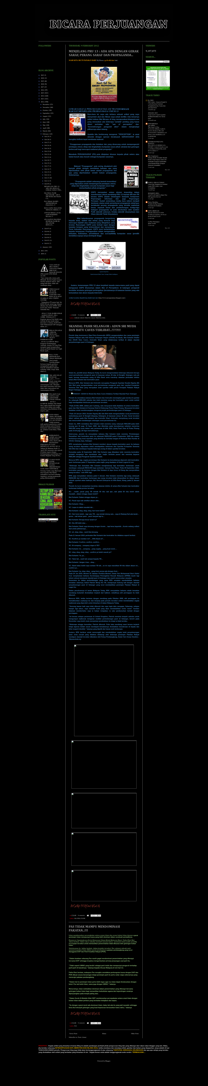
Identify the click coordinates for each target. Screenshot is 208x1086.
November (46, 107)
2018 (42, 84)
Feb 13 (47, 178)
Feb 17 (47, 166)
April (45, 128)
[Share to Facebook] (98, 315)
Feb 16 (47, 169)
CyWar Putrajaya (153, 222)
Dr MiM (150, 100)
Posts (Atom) (82, 1037)
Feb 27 (47, 142)
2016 (42, 90)
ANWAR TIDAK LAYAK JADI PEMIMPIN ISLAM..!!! (52, 215)
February (46, 134)
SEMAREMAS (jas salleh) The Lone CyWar (153, 125)
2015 (42, 93)
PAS (75, 1026)
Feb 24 (47, 148)
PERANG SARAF (90, 318)
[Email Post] (87, 315)
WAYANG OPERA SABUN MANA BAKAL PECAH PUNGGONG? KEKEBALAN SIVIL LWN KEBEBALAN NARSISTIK (157, 132)
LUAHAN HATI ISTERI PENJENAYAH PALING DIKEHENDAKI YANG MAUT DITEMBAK (50, 464)
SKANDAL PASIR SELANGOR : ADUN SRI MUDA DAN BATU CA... (52, 196)
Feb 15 (47, 172)
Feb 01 (47, 243)
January (46, 247)
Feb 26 (47, 145)
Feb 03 (47, 240)
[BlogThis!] (94, 315)
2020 (42, 78)
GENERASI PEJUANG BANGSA (155, 142)
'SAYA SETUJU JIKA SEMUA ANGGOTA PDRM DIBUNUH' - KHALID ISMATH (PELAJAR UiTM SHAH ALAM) (51, 270)
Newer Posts (73, 1033)
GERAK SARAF (79, 318)
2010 (42, 253)
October (45, 110)
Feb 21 (47, 157)
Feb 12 (47, 181)
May (44, 125)
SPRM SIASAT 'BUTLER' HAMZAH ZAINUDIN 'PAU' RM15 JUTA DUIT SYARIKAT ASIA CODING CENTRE (51, 294)
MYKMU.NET (153, 113)
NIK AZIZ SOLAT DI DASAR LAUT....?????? (55, 377)
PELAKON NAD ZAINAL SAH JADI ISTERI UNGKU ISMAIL (55, 397)
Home (104, 1033)
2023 (42, 75)
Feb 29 (47, 136)
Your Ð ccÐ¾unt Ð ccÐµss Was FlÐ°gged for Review (157, 196)
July (44, 119)
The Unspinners (153, 156)
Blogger (107, 1061)
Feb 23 (47, 151)
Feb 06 (47, 231)
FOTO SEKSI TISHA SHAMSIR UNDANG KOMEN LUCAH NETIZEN (55, 417)
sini (116, 60)
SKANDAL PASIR (79, 918)
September (46, 113)
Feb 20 (47, 160)
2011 (42, 251)
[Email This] (92, 315)
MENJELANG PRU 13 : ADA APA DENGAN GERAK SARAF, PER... (53, 188)
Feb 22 (47, 154)
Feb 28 (47, 139)
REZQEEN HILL (153, 193)
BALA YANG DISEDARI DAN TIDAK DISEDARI (55, 356)
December (46, 104)
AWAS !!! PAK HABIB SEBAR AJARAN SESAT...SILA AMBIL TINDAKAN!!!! (51, 315)
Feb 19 (47, 163)
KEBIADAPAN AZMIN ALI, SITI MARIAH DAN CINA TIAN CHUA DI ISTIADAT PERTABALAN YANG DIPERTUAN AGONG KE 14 (51, 440)
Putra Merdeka (153, 202)
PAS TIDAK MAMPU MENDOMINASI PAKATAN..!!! (51, 203)
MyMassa (100, 60)
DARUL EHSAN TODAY (156, 182)
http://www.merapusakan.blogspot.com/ (112, 298)
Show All (167, 170)
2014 (42, 96)
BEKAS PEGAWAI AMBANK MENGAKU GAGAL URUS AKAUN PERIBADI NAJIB (51, 335)
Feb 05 (47, 234)
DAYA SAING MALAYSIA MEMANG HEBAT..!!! (53, 209)
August (45, 116)
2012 (42, 102)
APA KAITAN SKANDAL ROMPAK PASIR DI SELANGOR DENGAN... (52, 222)
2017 (42, 87)
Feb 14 (47, 175)
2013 (42, 99)
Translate (54, 521)
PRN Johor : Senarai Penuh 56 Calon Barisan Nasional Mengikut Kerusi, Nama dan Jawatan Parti (157, 105)
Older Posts (135, 1033)
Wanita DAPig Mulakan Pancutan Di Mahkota (155, 205)
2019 (42, 81)
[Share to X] (96, 315)
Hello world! (152, 223)
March (45, 131)
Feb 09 (47, 184)
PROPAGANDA (100, 318)
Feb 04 (47, 237)
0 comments (81, 315)
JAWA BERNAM (153, 211)
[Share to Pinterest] (100, 315)
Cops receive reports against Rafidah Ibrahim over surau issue (156, 117)
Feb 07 (47, 228)
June (44, 122)
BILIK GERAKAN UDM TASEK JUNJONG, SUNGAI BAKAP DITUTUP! (157, 215)
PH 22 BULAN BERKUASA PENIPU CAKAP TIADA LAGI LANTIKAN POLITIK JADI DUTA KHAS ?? (158, 148)
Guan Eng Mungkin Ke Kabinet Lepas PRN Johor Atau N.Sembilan (157, 186)
